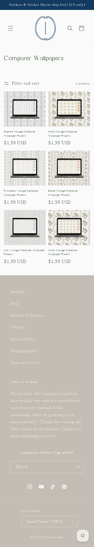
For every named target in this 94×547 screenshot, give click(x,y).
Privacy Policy (22, 339)
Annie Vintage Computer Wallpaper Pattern (63, 252)
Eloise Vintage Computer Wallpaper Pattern (63, 193)
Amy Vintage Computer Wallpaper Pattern (24, 252)
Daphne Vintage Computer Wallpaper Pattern (20, 133)
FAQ (14, 304)
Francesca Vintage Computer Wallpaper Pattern (21, 193)
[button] (10, 28)
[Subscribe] (77, 467)
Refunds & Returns (27, 315)
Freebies (17, 292)
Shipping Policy (24, 351)
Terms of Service (24, 363)
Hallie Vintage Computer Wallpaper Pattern (63, 133)
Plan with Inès (53, 537)
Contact (17, 327)
